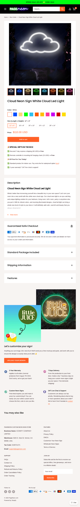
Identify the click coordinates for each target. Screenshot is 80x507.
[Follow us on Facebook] (5, 491)
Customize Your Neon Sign (53, 441)
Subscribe (50, 478)
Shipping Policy (9, 466)
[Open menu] (5, 9)
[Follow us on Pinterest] (13, 491)
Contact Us (8, 463)
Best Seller (13, 17)
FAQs (6, 459)
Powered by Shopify (10, 500)
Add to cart (23, 139)
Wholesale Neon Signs (51, 444)
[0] (74, 9)
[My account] (70, 9)
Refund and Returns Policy (13, 469)
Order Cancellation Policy (12, 472)
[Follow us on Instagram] (9, 491)
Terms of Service (49, 447)
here (57, 163)
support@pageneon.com (17, 449)
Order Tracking (9, 476)
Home (6, 17)
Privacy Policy (48, 434)
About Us (47, 431)
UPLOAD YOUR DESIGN (16, 360)
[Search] (62, 9)
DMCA (46, 437)
